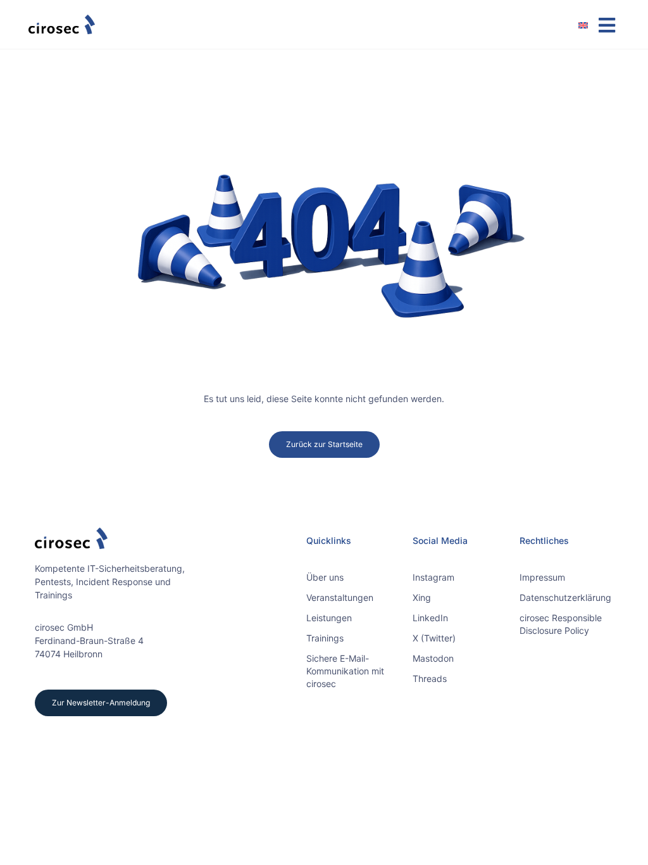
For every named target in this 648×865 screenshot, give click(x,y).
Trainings (325, 638)
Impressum (542, 577)
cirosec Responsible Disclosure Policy (561, 624)
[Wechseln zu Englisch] (587, 24)
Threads (430, 678)
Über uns (325, 577)
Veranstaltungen (339, 597)
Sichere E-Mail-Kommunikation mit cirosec (345, 671)
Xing (422, 597)
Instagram (433, 577)
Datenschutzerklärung (565, 597)
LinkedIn (430, 617)
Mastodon (433, 658)
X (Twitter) (434, 638)
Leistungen (329, 617)
